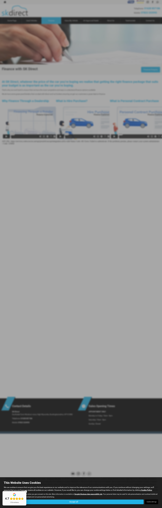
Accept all (73, 502)
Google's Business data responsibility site (88, 494)
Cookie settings (152, 502)
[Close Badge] (25, 491)
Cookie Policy (146, 490)
